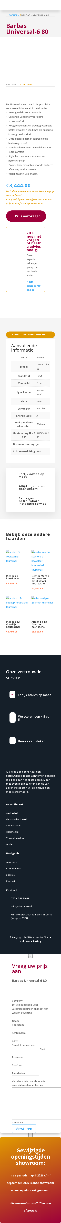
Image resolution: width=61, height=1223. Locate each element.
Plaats (42, 1049)
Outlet (10, 844)
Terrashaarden (15, 838)
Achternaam (19, 1032)
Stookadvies (13, 868)
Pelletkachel (13, 825)
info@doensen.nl (21, 906)
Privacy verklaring (16, 955)
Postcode (17, 1057)
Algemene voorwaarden (41, 955)
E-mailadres (18, 1073)
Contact (10, 881)
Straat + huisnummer (24, 1045)
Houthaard (27, 84)
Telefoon (17, 1065)
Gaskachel (12, 813)
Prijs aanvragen (28, 216)
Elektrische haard (16, 819)
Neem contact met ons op (34, 285)
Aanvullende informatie (28, 334)
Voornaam (18, 1024)
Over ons (11, 862)
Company (17, 1000)
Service (10, 874)
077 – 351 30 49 (20, 898)
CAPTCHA (17, 1122)
